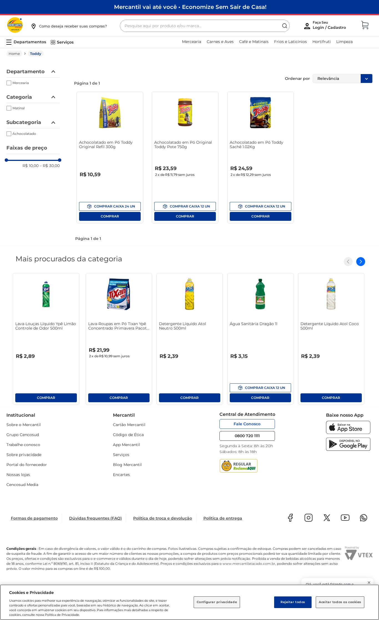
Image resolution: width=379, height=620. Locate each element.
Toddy (35, 53)
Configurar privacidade (217, 602)
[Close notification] (369, 582)
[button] (68, 26)
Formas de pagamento (34, 518)
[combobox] (205, 26)
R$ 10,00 (30, 165)
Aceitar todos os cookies (340, 602)
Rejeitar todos (293, 602)
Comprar (110, 206)
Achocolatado (24, 133)
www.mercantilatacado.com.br (249, 563)
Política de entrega (222, 518)
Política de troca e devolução (162, 518)
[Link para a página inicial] (14, 53)
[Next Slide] (360, 261)
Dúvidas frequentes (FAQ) (95, 518)
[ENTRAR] (330, 26)
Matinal (18, 108)
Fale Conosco (247, 423)
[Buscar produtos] (284, 26)
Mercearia (20, 83)
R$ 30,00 (50, 165)
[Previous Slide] (348, 261)
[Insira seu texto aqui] (348, 432)
